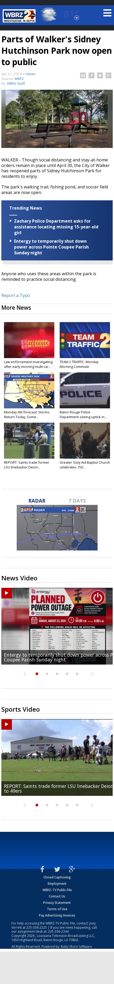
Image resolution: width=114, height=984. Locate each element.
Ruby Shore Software (76, 946)
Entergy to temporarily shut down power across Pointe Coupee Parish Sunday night (51, 247)
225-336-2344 (58, 931)
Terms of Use (57, 909)
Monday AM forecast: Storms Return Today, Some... (27, 414)
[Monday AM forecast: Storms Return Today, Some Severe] (29, 390)
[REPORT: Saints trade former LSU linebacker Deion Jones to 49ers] (29, 441)
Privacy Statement (57, 902)
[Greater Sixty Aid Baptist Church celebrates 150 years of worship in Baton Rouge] (85, 441)
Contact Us (57, 896)
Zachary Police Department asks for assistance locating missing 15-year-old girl (56, 227)
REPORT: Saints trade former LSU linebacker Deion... (26, 465)
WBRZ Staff (16, 83)
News (31, 73)
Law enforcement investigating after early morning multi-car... (28, 364)
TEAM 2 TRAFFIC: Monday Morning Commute (79, 364)
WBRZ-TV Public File (57, 890)
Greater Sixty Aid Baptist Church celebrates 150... (85, 465)
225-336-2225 (36, 927)
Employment (57, 883)
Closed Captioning (57, 877)
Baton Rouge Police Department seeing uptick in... (83, 414)
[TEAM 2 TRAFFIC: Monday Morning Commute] (85, 340)
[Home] (20, 15)
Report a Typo (15, 295)
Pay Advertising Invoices (57, 915)
